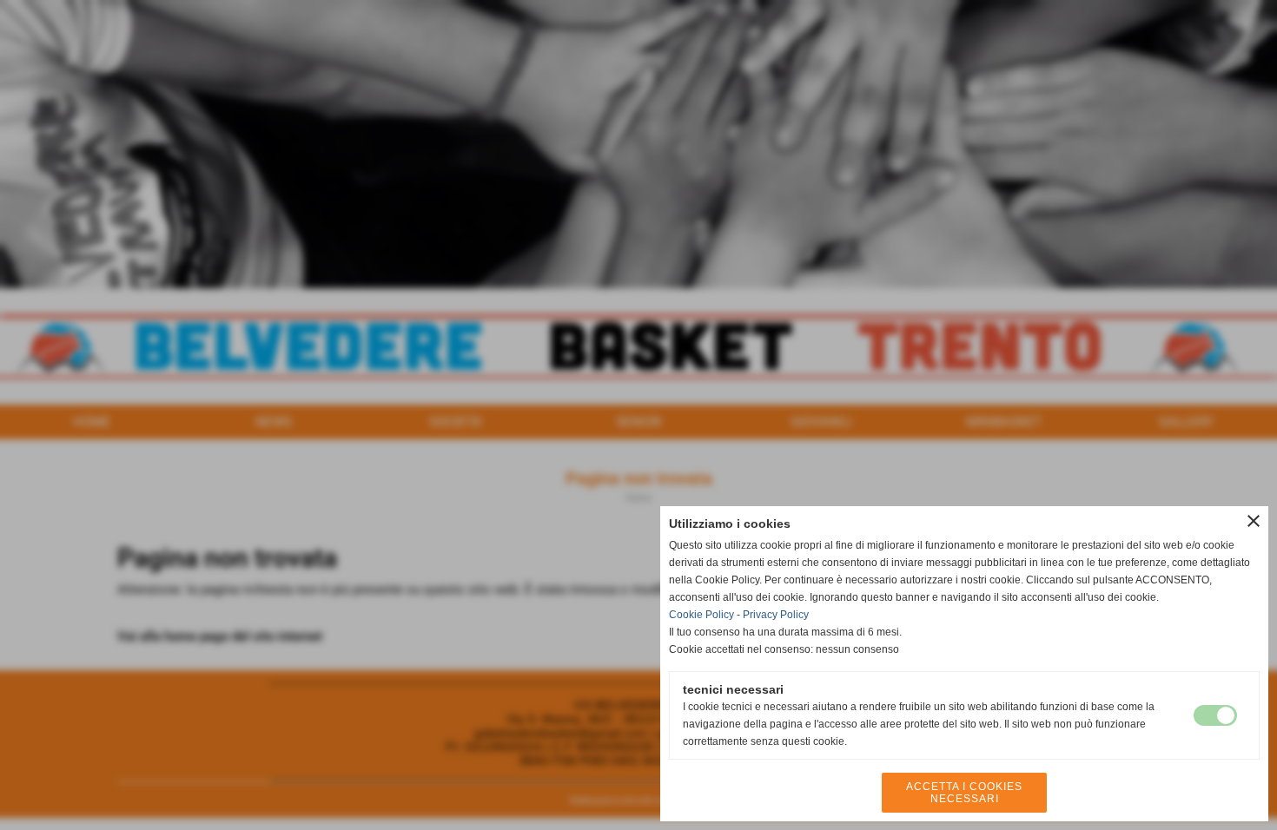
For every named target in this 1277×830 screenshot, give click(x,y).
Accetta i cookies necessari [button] (964, 793)
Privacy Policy (776, 615)
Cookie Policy (701, 615)
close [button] (1253, 521)
